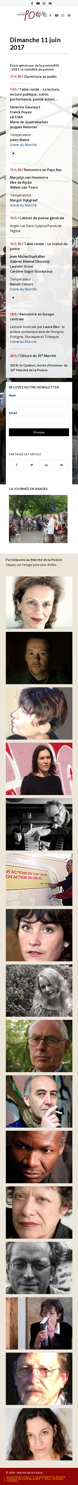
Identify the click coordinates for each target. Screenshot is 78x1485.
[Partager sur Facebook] (16, 465)
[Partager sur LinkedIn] (46, 465)
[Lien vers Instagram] (44, 3)
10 (54, 537)
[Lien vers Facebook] (32, 3)
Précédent (18, 519)
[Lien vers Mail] (50, 3)
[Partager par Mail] (61, 465)
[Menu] (45, 15)
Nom (12, 395)
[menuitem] (36, 15)
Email (13, 413)
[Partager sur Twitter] (31, 465)
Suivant (59, 519)
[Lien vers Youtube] (38, 3)
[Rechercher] (36, 15)
